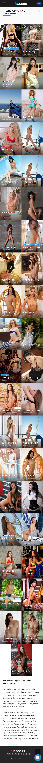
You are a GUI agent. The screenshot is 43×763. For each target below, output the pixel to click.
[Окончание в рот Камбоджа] (11, 105)
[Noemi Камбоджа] (32, 40)
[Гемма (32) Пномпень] (11, 40)
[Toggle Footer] (37, 751)
